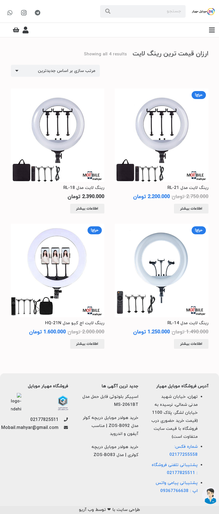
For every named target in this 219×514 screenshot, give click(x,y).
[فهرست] (212, 30)
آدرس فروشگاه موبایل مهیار (182, 386)
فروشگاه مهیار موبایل (48, 386)
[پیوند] (203, 11)
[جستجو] (107, 11)
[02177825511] (63, 420)
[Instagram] (23, 13)
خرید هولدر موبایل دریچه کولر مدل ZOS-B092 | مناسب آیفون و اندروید (110, 426)
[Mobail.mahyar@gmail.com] (63, 428)
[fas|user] (26, 30)
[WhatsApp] (10, 13)
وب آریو (86, 510)
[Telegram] (37, 13)
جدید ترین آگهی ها (120, 386)
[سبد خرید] (16, 30)
